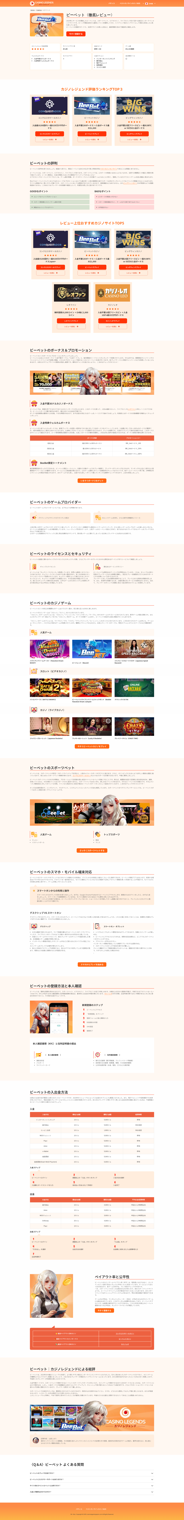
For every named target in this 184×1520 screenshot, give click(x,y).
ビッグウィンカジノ (130, 183)
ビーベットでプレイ (92, 134)
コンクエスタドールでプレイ (50, 134)
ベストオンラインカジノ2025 (130, 3)
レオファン (132, 409)
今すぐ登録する (76, 33)
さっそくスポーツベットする (92, 850)
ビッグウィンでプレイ (134, 134)
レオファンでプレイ (71, 321)
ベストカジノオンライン (108, 169)
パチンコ (111, 3)
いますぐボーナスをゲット (92, 480)
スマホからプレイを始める (92, 964)
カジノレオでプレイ (113, 321)
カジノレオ (108, 993)
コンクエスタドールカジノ (81, 775)
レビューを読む (48, 139)
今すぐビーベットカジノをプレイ (92, 746)
